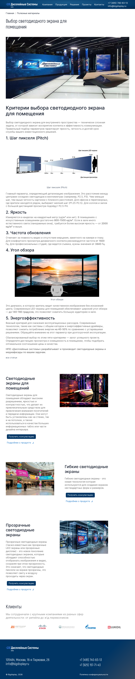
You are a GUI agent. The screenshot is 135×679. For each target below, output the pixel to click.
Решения (74, 4)
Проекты (86, 4)
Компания (47, 4)
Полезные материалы (28, 13)
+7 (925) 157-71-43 (90, 665)
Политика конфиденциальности (94, 674)
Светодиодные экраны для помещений (20, 383)
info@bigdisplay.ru (117, 6)
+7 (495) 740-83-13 (118, 3)
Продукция (61, 4)
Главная (10, 13)
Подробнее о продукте (19, 442)
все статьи (11, 357)
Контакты (99, 4)
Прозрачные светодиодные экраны (20, 530)
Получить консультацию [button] (21, 436)
